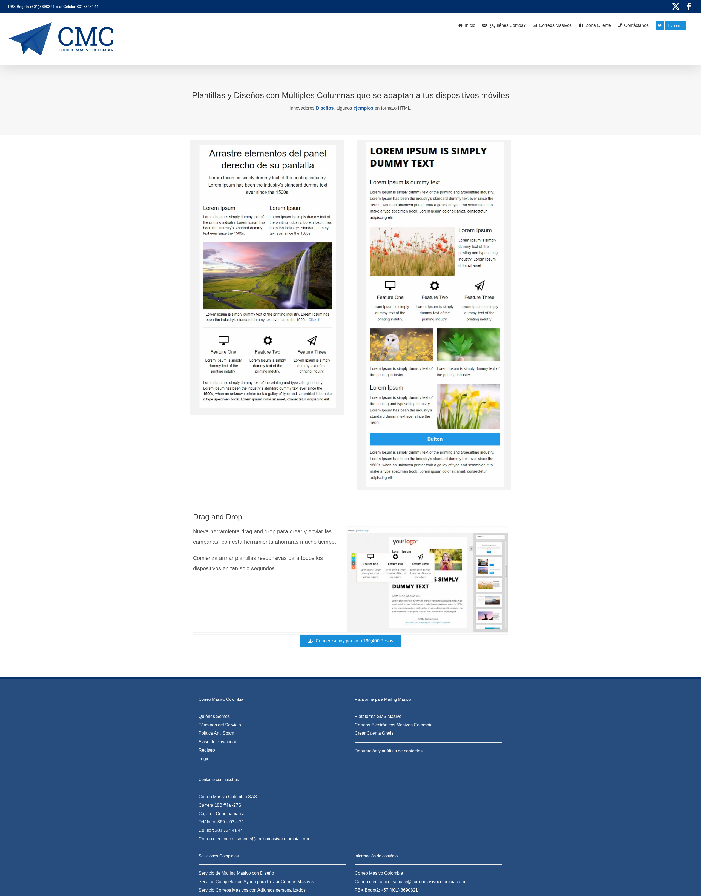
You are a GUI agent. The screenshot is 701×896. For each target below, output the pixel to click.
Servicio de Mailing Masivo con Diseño (236, 873)
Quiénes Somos (214, 716)
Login (204, 758)
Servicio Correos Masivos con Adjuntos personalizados (252, 890)
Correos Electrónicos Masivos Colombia (394, 725)
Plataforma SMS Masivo (378, 716)
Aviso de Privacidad (218, 741)
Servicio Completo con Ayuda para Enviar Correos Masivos (256, 881)
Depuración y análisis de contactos (389, 751)
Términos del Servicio (220, 725)
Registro (207, 750)
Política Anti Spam (216, 733)
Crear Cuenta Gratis (374, 733)
